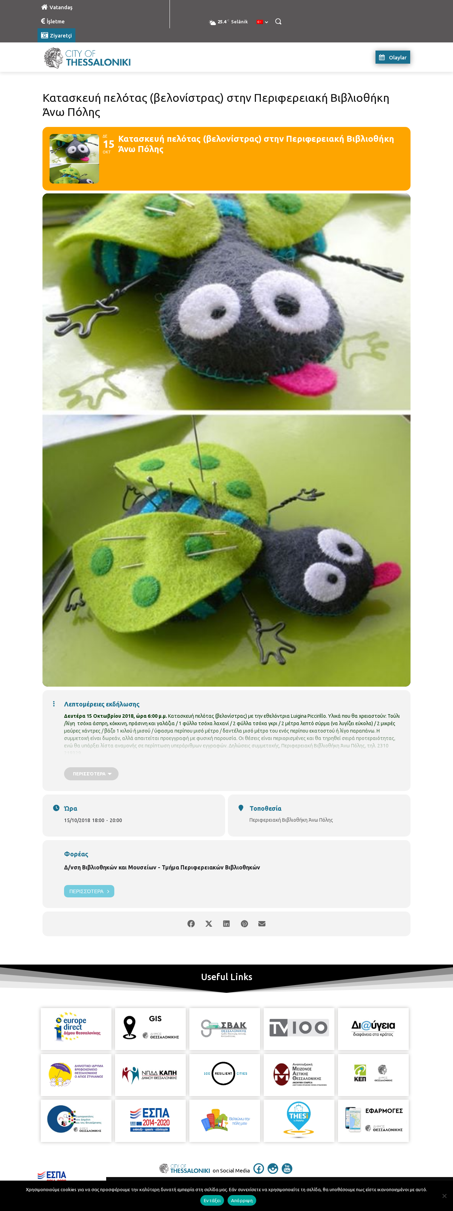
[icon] (259, 1172)
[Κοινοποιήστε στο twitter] (209, 924)
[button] (278, 21)
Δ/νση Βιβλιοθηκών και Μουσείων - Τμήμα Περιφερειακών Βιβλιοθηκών (162, 867)
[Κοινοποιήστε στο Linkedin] (226, 924)
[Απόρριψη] (444, 1195)
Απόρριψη (242, 1200)
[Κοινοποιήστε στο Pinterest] (244, 924)
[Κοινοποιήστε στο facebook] (191, 924)
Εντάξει (212, 1200)
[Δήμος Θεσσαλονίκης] (94, 57)
